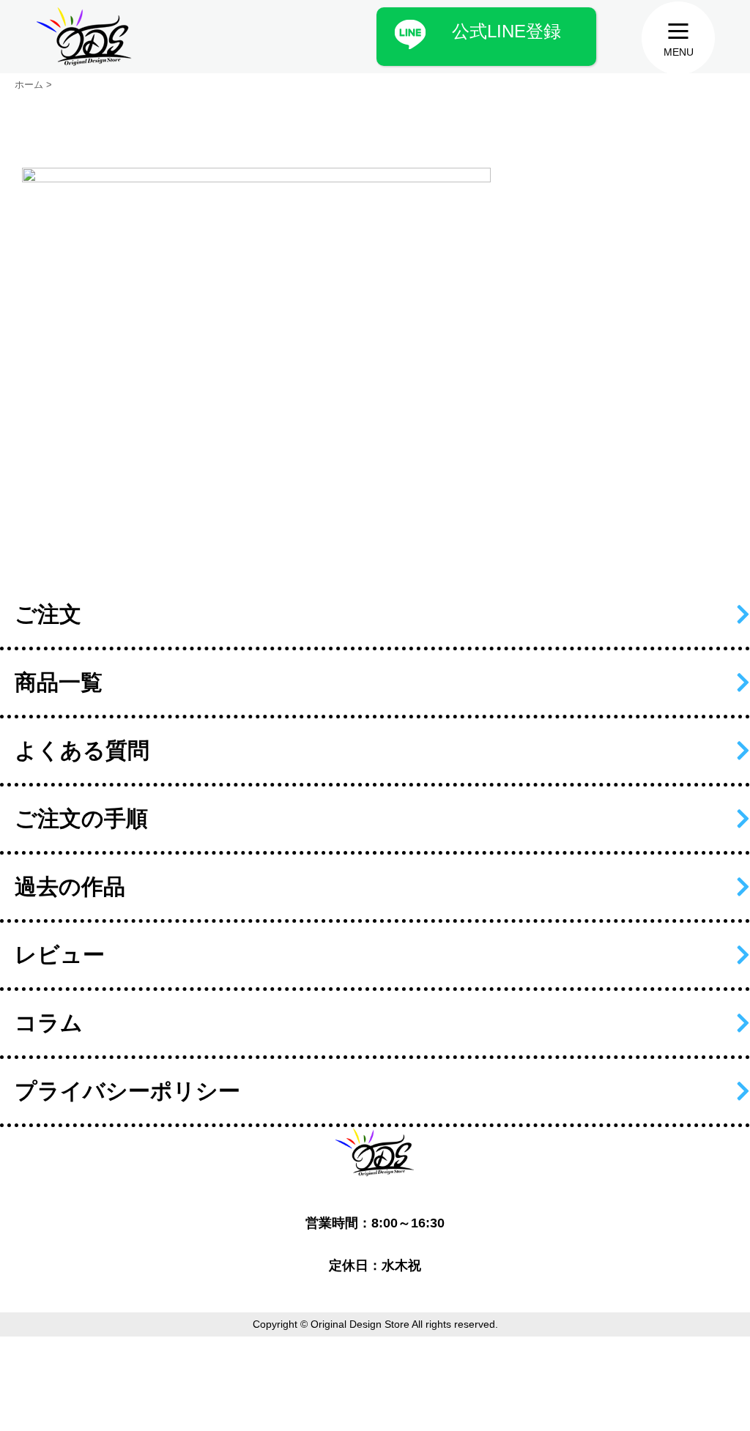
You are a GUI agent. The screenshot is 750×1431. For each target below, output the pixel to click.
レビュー (60, 955)
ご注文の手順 (81, 818)
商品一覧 (59, 682)
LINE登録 (506, 31)
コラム (49, 1023)
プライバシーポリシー (127, 1091)
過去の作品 (70, 886)
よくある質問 (82, 750)
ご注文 (48, 614)
